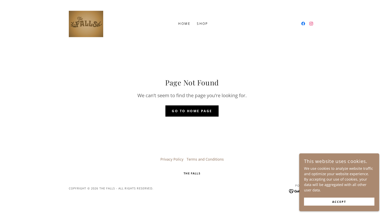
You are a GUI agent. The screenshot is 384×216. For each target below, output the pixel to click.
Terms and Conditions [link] (205, 159)
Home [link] (184, 23)
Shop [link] (202, 23)
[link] (86, 23)
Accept (339, 202)
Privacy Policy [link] (171, 159)
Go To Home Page (192, 111)
